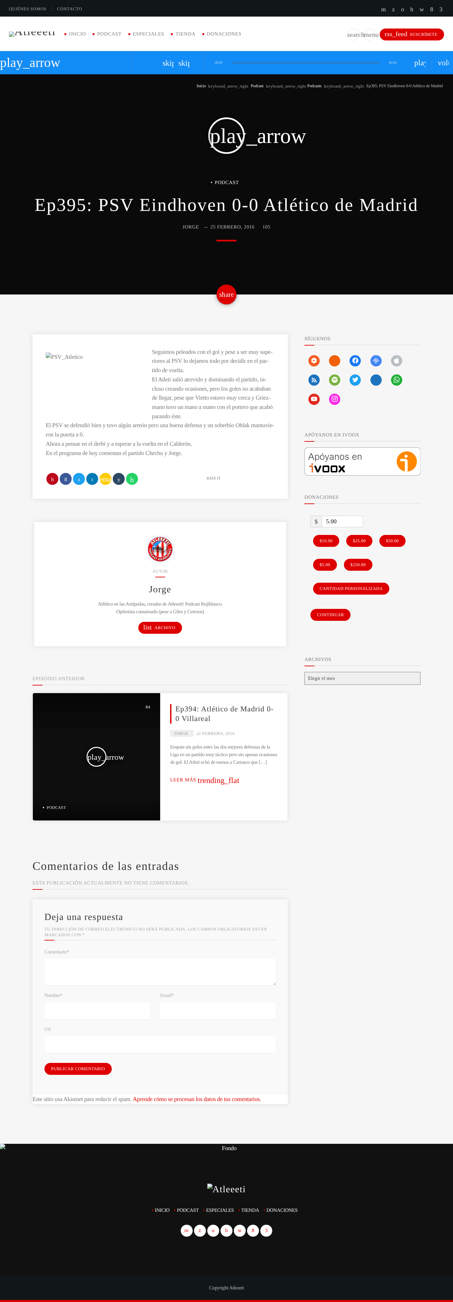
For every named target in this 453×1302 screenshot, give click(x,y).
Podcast (109, 34)
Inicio (77, 34)
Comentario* (56, 952)
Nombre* (53, 995)
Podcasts (314, 85)
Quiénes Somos (27, 8)
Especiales (148, 34)
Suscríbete (411, 34)
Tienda (185, 34)
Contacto (69, 8)
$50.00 (392, 540)
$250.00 (358, 564)
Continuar (330, 614)
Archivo (159, 627)
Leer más (204, 780)
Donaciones (224, 34)
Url (47, 1029)
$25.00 (359, 540)
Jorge (190, 227)
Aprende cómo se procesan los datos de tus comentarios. (197, 1099)
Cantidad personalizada (351, 588)
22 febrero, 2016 (215, 733)
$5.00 (325, 564)
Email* (167, 995)
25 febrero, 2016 (232, 227)
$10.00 (326, 540)
